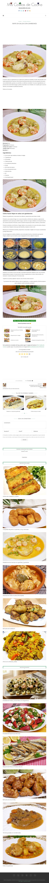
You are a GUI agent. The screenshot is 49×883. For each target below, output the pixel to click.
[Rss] (29, 10)
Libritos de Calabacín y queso (11, 496)
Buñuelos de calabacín (9, 628)
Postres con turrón (14, 340)
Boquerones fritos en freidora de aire (12, 766)
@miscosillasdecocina (33, 346)
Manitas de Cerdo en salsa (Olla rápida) (13, 595)
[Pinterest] (25, 10)
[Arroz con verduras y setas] (24, 645)
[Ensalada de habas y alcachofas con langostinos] (24, 684)
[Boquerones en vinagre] (6, 335)
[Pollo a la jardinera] (24, 850)
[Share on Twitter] (28, 380)
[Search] (45, 15)
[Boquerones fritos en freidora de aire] (6, 330)
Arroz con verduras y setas (10, 661)
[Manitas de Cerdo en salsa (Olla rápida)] (24, 579)
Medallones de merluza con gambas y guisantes (16, 562)
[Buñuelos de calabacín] (24, 612)
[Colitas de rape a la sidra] (13, 403)
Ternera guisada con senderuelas (12, 832)
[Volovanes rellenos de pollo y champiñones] (27, 335)
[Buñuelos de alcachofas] (24, 783)
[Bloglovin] (27, 10)
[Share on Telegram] (32, 380)
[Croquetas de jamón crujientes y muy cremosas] (24, 513)
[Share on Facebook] (27, 380)
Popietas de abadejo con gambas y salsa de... (35, 411)
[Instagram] (23, 10)
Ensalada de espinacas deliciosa (11, 733)
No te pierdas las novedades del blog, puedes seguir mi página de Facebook (20, 345)
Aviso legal (21, 881)
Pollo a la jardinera (8, 866)
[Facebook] (14, 875)
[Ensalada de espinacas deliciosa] (24, 717)
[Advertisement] (24, 34)
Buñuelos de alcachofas (9, 799)
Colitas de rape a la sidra (13, 411)
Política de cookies (26, 881)
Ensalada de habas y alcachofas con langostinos (16, 700)
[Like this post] (26, 380)
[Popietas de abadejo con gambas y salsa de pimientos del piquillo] (35, 403)
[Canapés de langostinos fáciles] (27, 340)
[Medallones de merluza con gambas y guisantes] (24, 546)
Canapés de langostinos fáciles (38, 340)
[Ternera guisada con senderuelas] (27, 330)
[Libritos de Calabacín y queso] (24, 480)
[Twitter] (21, 10)
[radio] (20, 354)
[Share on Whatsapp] (31, 380)
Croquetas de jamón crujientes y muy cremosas (16, 529)
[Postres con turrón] (6, 340)
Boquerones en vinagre (15, 335)
